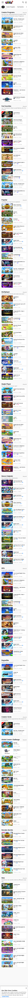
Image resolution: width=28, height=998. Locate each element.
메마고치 (15, 778)
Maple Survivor (17, 693)
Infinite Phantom (18, 708)
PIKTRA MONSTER (18, 247)
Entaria (15, 127)
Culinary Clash (17, 47)
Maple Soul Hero (17, 169)
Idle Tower (16, 771)
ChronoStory (17, 112)
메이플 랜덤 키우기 (18, 814)
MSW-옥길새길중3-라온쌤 (19, 941)
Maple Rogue (17, 686)
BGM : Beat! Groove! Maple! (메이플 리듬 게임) (20, 396)
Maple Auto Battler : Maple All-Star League (20, 516)
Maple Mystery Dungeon (19, 97)
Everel (15, 83)
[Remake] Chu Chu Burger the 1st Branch (20, 840)
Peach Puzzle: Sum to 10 (19, 304)
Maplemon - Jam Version (19, 90)
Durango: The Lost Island (20, 538)
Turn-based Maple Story (19, 573)
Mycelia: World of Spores (19, 891)
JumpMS (16, 40)
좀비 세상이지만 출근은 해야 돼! (20, 927)
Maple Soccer (17, 375)
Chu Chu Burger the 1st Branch (20, 509)
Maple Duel (16, 368)
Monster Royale (17, 76)
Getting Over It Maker (19, 559)
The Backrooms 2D (18, 26)
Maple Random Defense (19, 346)
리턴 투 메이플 (17, 799)
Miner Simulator (17, 205)
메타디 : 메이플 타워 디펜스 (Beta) (20, 898)
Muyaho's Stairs (17, 410)
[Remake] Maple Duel (18, 861)
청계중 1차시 (16, 920)
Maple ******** (17, 757)
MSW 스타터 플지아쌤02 (19, 955)
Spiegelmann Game (18, 651)
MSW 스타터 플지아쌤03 (19, 948)
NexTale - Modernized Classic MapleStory (20, 19)
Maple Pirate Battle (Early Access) (20, 389)
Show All (25, 12)
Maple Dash (16, 431)
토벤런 (15, 821)
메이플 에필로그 (17, 750)
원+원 (15, 792)
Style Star (16, 361)
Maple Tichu (16, 934)
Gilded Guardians (18, 68)
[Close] (26, 988)
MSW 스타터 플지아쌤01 (19, 962)
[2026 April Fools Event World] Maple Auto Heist (20, 488)
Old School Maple (18, 120)
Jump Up (16, 672)
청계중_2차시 (17, 913)
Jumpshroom (17, 884)
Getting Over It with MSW (20, 545)
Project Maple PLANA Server (20, 162)
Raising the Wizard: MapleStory (20, 339)
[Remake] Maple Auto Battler (20, 847)
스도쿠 (15, 417)
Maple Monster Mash (18, 33)
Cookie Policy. (5, 996)
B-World (15, 219)
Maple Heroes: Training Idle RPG (20, 630)
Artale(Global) (17, 176)
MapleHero (16, 297)
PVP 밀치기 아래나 (18, 905)
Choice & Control (18, 637)
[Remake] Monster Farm (19, 869)
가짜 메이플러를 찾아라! (19, 785)
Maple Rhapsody (17, 54)
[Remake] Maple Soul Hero (20, 854)
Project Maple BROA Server (20, 191)
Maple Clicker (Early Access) (20, 226)
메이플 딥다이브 (17, 764)
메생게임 (15, 743)
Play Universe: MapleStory (20, 148)
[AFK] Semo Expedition (19, 453)
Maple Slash (16, 240)
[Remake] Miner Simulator (20, 833)
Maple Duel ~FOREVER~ (19, 807)
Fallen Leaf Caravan (18, 233)
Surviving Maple (17, 332)
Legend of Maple (17, 141)
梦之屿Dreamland (18, 134)
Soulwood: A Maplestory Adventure (20, 61)
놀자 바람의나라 (17, 155)
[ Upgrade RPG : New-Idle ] (20, 311)
